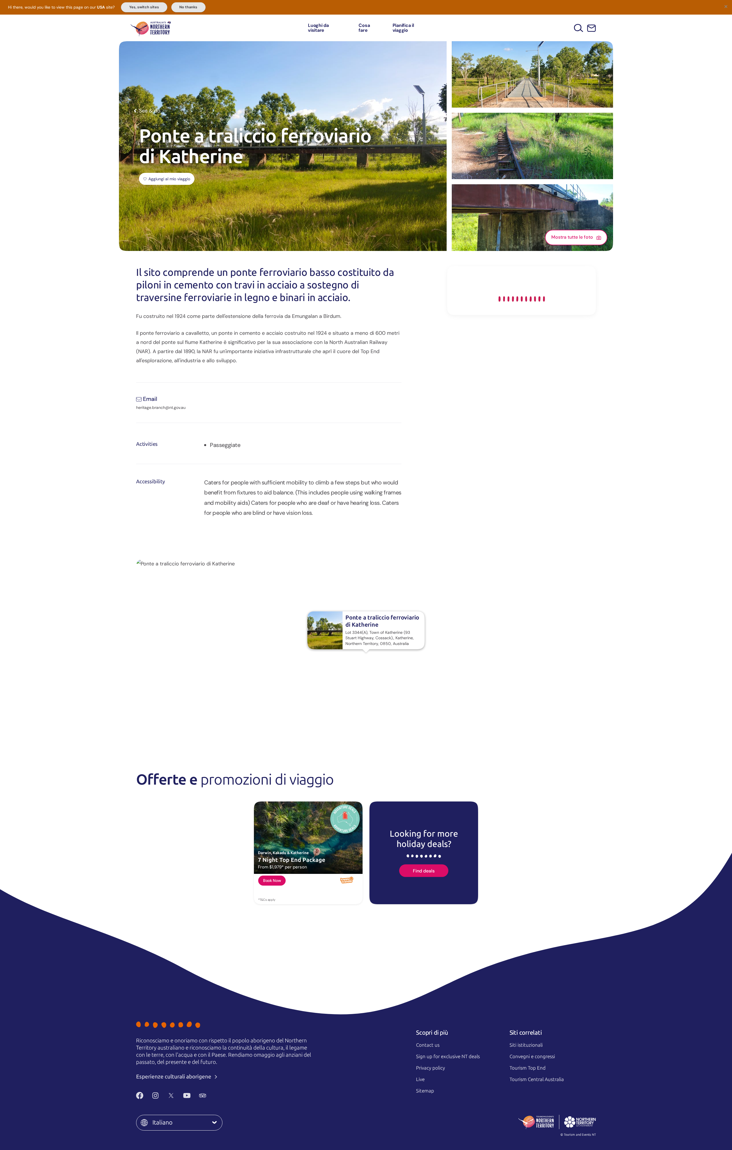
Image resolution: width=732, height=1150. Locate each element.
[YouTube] (186, 1095)
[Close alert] (725, 6)
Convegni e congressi (532, 1056)
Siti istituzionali (526, 1045)
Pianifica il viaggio (403, 27)
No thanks (188, 7)
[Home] (151, 28)
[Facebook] (139, 1095)
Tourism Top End (528, 1068)
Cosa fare (364, 27)
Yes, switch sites (144, 7)
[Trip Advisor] (202, 1095)
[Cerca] (578, 27)
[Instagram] (155, 1095)
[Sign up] (591, 28)
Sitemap (425, 1091)
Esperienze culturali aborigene (174, 1076)
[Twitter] (171, 1095)
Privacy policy (430, 1068)
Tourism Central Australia (537, 1079)
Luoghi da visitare (318, 27)
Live (420, 1079)
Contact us (427, 1045)
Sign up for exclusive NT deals (448, 1056)
